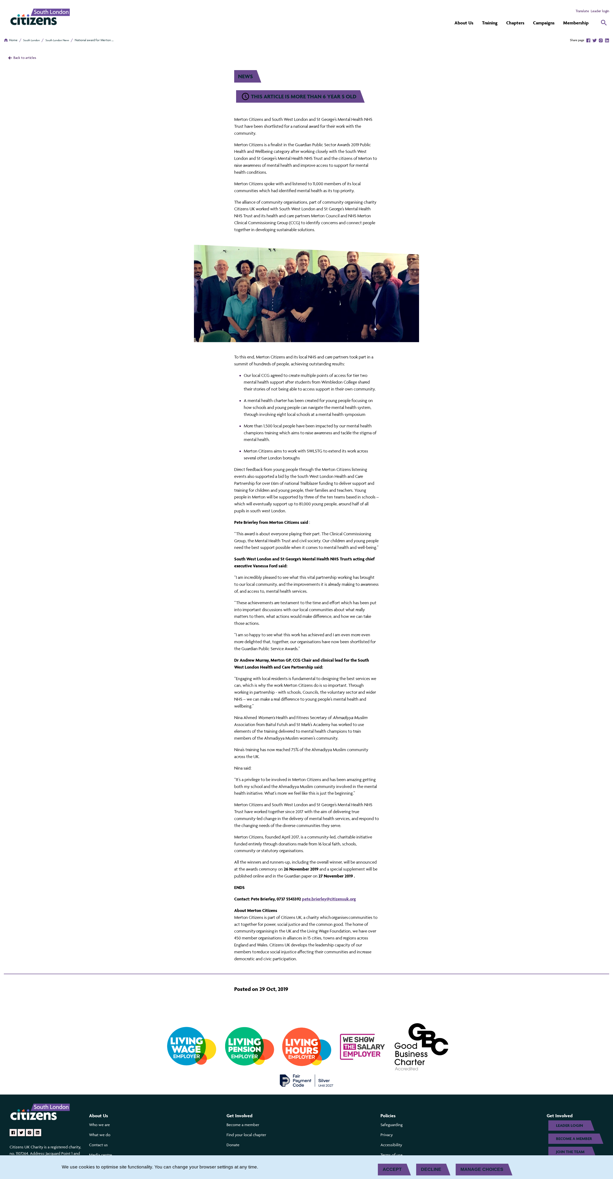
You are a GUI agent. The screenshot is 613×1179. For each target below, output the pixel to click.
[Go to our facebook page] (13, 1132)
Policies (388, 1115)
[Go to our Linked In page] (37, 1132)
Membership (576, 23)
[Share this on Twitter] (594, 40)
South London (31, 40)
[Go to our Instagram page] (29, 1132)
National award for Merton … (94, 40)
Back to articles (24, 57)
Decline (431, 1169)
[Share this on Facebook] (588, 40)
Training (490, 23)
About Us (463, 23)
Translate (582, 11)
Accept (392, 1169)
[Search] (604, 23)
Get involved (239, 1115)
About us (98, 1115)
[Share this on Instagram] (601, 40)
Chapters (515, 23)
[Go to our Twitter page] (21, 1132)
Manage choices (481, 1169)
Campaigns (544, 23)
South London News (57, 40)
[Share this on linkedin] (607, 40)
